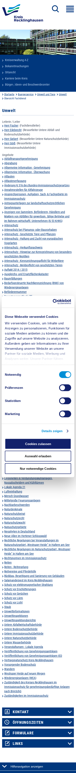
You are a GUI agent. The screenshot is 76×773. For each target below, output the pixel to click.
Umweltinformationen (17, 611)
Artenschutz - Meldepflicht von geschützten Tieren (33, 265)
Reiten (8, 562)
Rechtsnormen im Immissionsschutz (25, 558)
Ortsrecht (10, 72)
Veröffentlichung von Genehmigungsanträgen (30, 651)
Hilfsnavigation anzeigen (27, 766)
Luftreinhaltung (13, 491)
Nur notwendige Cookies (38, 468)
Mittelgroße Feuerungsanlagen (22, 500)
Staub (7, 607)
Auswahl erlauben (38, 456)
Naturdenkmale (13, 509)
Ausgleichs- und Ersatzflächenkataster (26, 274)
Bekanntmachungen (17, 66)
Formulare (23, 733)
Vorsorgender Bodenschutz (20, 664)
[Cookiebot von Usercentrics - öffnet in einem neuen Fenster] (53, 302)
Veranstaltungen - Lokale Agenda (23, 647)
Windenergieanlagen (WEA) (20, 678)
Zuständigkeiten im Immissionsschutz (26, 695)
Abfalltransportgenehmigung (21, 158)
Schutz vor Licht (13, 602)
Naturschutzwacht (14, 522)
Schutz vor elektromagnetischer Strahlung (28, 584)
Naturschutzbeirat (14, 513)
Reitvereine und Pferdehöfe (20, 571)
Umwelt (63, 94)
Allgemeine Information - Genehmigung (27, 167)
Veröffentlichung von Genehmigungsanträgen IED (33, 655)
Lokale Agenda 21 (14, 487)
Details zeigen (52, 431)
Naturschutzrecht (14, 518)
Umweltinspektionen (16, 615)
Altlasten (9, 176)
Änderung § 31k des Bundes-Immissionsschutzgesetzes (36, 185)
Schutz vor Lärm (13, 598)
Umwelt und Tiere (46, 94)
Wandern (9, 669)
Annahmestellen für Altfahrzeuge (23, 189)
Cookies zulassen (38, 443)
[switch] (65, 387)
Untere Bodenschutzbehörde (21, 629)
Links (18, 744)
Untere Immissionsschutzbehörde (23, 633)
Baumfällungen (13, 278)
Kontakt (21, 712)
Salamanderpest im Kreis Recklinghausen (28, 580)
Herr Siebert (11, 139)
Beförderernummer (15, 292)
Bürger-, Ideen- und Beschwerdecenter (27, 84)
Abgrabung (10, 163)
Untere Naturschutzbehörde (20, 638)
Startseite (9, 94)
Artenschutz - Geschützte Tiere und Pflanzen (30, 234)
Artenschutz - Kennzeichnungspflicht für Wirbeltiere (34, 260)
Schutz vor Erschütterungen (20, 589)
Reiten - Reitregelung (16, 567)
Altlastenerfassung (15, 181)
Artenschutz (11, 225)
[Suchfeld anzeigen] (55, 8)
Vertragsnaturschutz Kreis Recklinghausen (28, 660)
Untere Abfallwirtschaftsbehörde (23, 624)
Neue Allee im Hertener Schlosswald (25, 536)
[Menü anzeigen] (70, 9)
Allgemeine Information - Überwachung (27, 172)
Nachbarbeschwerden (17, 505)
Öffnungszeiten (28, 722)
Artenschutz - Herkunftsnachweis (23, 247)
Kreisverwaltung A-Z (16, 60)
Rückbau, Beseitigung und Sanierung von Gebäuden (34, 576)
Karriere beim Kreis (16, 78)
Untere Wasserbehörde (17, 642)
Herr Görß (9, 143)
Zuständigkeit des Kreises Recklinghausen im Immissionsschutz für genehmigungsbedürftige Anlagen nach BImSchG (37, 687)
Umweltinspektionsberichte (20, 620)
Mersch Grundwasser (16, 496)
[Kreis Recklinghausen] (22, 14)
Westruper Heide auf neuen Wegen (24, 673)
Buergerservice (26, 94)
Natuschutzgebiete (15, 527)
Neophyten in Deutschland (19, 531)
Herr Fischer (11, 125)
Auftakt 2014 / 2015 (15, 269)
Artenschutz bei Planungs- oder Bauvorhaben (30, 229)
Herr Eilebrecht (13, 130)
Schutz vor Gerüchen (16, 593)
